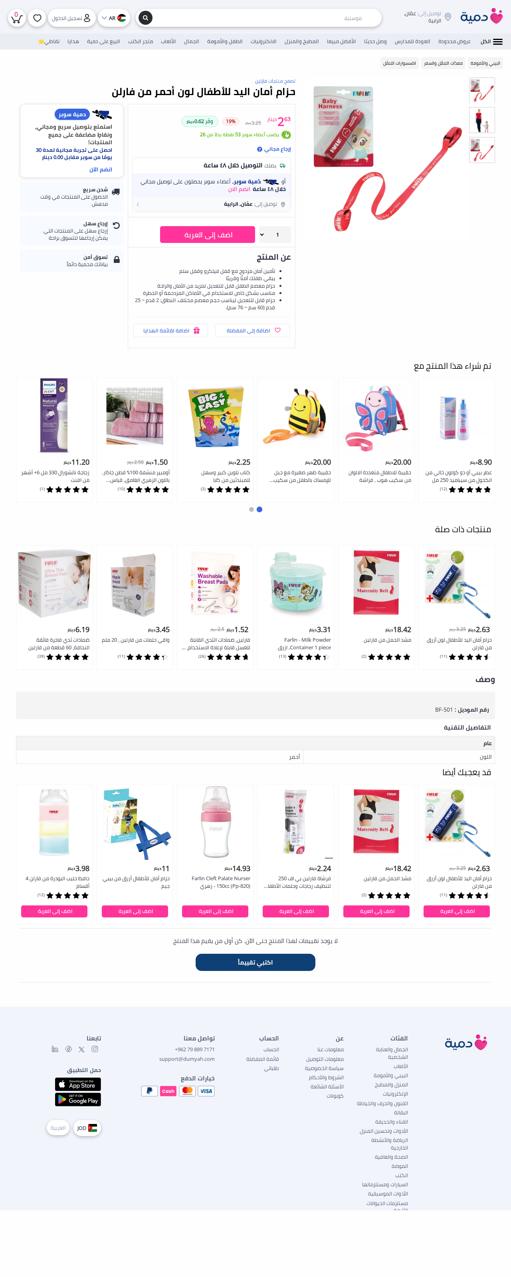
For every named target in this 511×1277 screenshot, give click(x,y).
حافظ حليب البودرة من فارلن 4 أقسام (57, 882)
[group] (482, 90)
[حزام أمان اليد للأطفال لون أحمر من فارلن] (387, 158)
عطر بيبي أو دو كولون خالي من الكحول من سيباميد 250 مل (459, 476)
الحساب (271, 1049)
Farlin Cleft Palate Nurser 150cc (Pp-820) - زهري (221, 882)
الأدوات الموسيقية (388, 1193)
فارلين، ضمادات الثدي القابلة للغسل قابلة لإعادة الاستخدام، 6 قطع (216, 644)
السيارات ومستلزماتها (385, 1184)
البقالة (401, 1112)
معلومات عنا (330, 1049)
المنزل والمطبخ (391, 1084)
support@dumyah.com (187, 1058)
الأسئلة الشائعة (327, 1086)
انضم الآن (100, 169)
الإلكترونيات (395, 1093)
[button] (212, 204)
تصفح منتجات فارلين (275, 81)
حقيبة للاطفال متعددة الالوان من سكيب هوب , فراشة (380, 476)
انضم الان (239, 189)
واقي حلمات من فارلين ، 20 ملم (136, 639)
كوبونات (335, 1095)
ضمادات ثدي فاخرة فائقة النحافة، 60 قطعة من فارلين (58, 643)
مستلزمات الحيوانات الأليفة (387, 1206)
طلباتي (271, 1068)
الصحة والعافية (391, 1156)
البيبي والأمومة (391, 1075)
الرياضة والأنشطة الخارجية (389, 1143)
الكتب (401, 1175)
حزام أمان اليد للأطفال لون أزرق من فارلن (459, 643)
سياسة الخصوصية (324, 1068)
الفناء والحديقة (391, 1121)
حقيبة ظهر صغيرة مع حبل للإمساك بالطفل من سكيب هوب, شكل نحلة (302, 476)
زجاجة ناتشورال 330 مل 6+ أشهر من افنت (55, 476)
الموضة (400, 1166)
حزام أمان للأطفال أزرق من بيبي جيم (136, 882)
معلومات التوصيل (325, 1058)
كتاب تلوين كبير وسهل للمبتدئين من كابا (225, 476)
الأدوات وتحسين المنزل (384, 1130)
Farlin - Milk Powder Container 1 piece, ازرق (304, 643)
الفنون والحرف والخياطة (382, 1103)
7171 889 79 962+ (195, 1049)
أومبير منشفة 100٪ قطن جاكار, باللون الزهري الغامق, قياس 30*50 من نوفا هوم (136, 476)
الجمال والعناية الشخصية (392, 1053)
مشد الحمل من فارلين (387, 639)
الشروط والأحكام (326, 1077)
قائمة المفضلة (262, 1058)
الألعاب (401, 1066)
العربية (58, 1127)
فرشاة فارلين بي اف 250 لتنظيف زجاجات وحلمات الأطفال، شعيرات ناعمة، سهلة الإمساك (297, 882)
